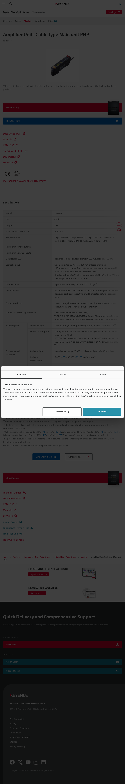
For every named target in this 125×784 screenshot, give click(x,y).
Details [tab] (62, 374)
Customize (60, 411)
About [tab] (103, 374)
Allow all (102, 411)
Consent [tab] (21, 374)
